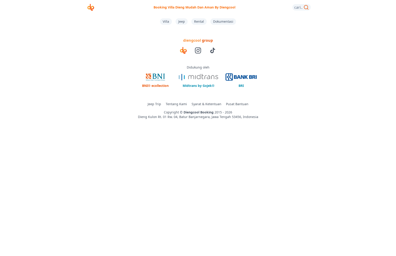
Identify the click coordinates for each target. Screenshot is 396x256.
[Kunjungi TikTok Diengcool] (212, 50)
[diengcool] (90, 7)
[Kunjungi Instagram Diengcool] (198, 50)
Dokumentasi (223, 21)
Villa (166, 21)
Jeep (181, 21)
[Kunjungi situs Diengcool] (183, 50)
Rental (199, 21)
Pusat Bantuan (237, 104)
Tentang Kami (176, 104)
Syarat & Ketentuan (206, 104)
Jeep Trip (154, 104)
